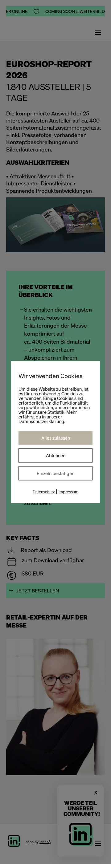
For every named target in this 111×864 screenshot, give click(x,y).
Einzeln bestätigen (55, 473)
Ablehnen (55, 455)
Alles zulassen (55, 438)
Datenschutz (44, 492)
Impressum (68, 492)
